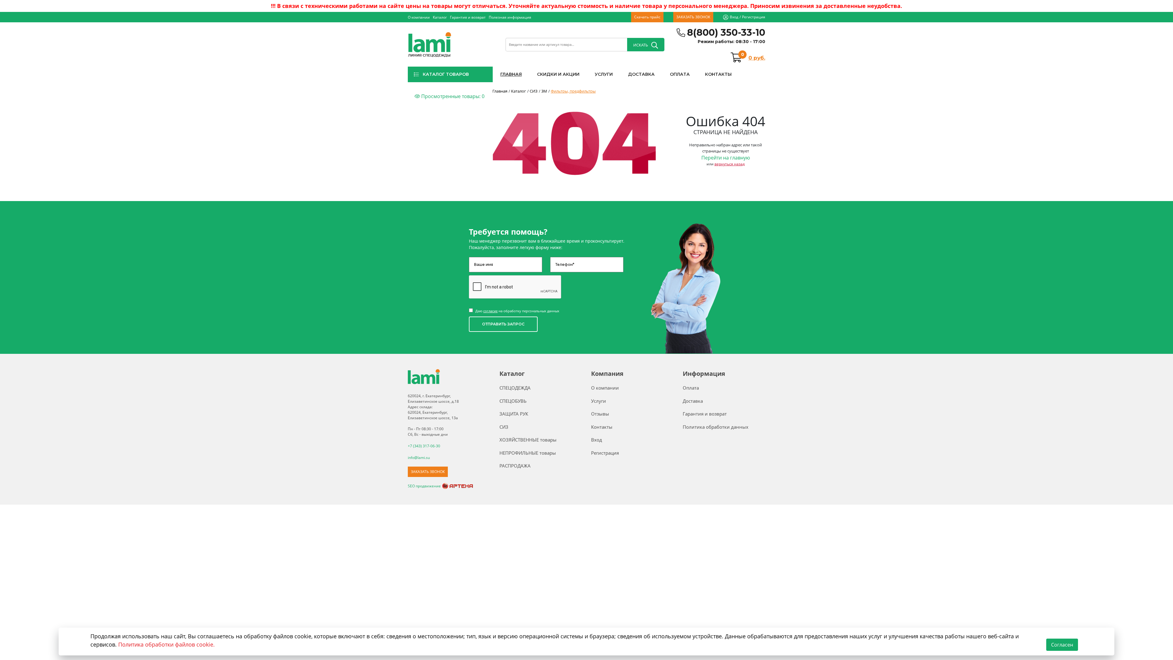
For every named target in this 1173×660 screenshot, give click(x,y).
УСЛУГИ (604, 74)
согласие (490, 311)
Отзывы (600, 414)
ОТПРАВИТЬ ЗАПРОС (503, 324)
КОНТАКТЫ (718, 74)
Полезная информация (510, 17)
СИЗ (503, 427)
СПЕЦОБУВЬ (513, 401)
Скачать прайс (647, 17)
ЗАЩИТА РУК (513, 414)
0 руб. (756, 58)
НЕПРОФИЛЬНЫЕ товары (527, 453)
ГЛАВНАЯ (511, 74)
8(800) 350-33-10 (726, 32)
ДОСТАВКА (641, 74)
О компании (419, 17)
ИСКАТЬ (640, 45)
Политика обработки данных (715, 427)
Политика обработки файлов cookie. (166, 644)
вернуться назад (729, 164)
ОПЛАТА (680, 74)
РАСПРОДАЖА (515, 466)
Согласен (1062, 644)
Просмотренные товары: (452, 96)
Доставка (693, 401)
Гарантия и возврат (468, 17)
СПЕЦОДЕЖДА (515, 388)
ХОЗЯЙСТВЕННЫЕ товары (528, 440)
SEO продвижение (424, 486)
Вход (734, 17)
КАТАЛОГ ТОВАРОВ (446, 74)
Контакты (601, 427)
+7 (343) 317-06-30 (424, 446)
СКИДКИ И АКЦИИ (558, 74)
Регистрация (753, 17)
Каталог (440, 17)
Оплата (691, 388)
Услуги (598, 401)
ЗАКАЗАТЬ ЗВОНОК (693, 17)
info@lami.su (419, 457)
